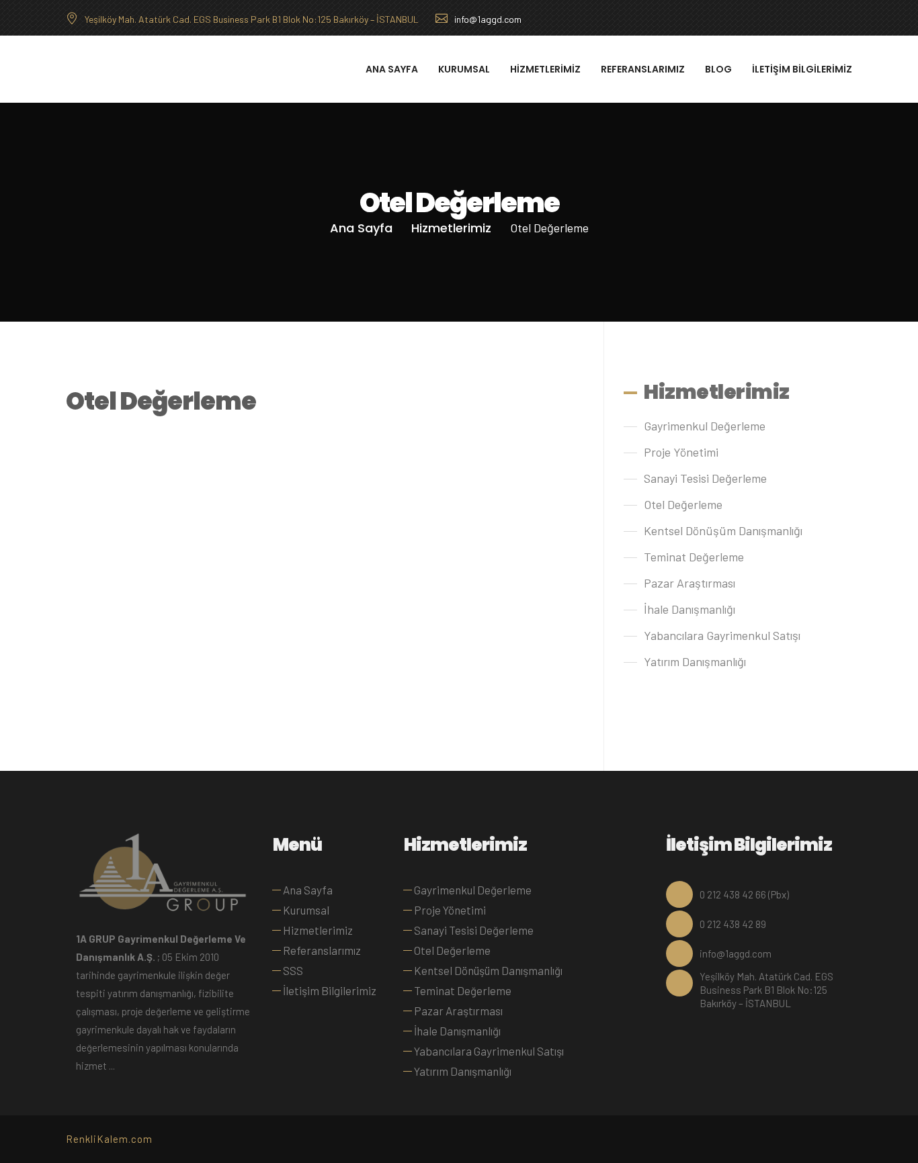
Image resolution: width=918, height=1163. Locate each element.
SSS (293, 970)
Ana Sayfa (361, 228)
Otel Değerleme (683, 504)
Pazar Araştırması (689, 582)
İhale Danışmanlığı (689, 609)
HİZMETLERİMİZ (545, 69)
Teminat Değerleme (694, 556)
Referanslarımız (322, 950)
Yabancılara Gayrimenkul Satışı (722, 635)
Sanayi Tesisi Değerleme (705, 478)
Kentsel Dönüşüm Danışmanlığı (723, 530)
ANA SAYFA (392, 69)
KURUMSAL (464, 69)
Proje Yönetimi (681, 452)
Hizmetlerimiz (451, 228)
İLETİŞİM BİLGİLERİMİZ (802, 69)
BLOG (718, 69)
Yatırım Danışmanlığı (695, 661)
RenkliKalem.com (109, 1139)
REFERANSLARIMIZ (643, 69)
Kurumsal (306, 910)
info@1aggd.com (487, 19)
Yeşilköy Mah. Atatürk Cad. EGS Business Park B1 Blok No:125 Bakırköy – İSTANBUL (252, 19)
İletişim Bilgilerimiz (329, 990)
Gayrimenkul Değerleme (704, 425)
